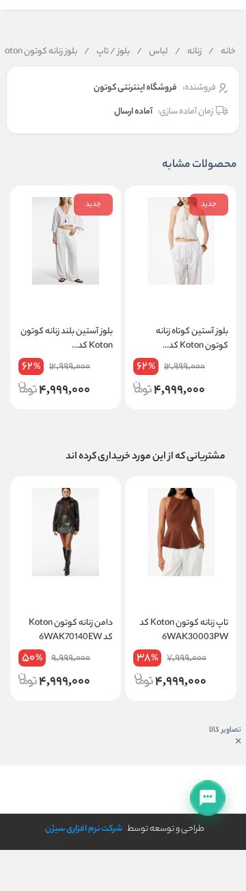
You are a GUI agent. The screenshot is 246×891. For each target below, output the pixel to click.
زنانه (188, 52)
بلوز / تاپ (107, 52)
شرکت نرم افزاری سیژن (83, 829)
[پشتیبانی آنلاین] (208, 798)
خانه (222, 52)
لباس (152, 52)
